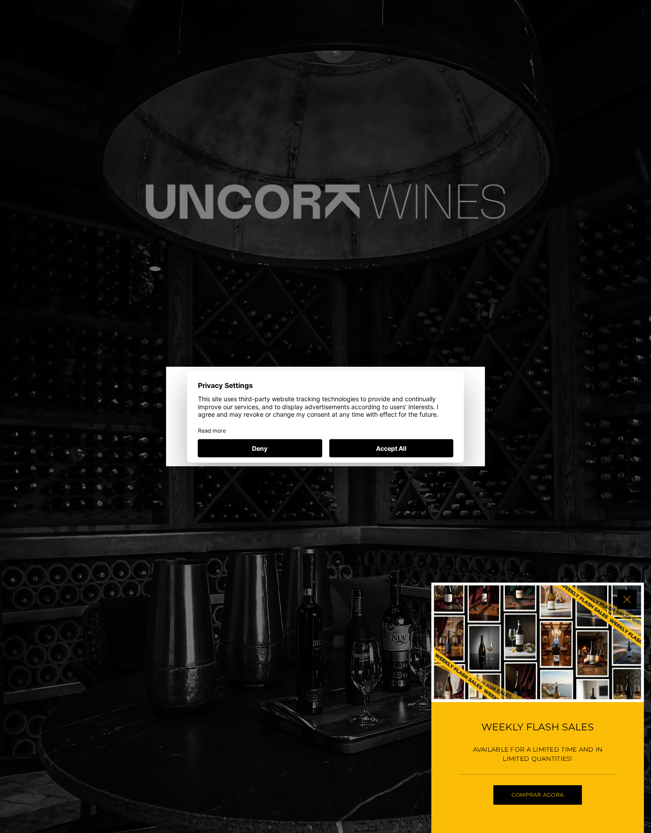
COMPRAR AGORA (538, 794)
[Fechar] (627, 599)
